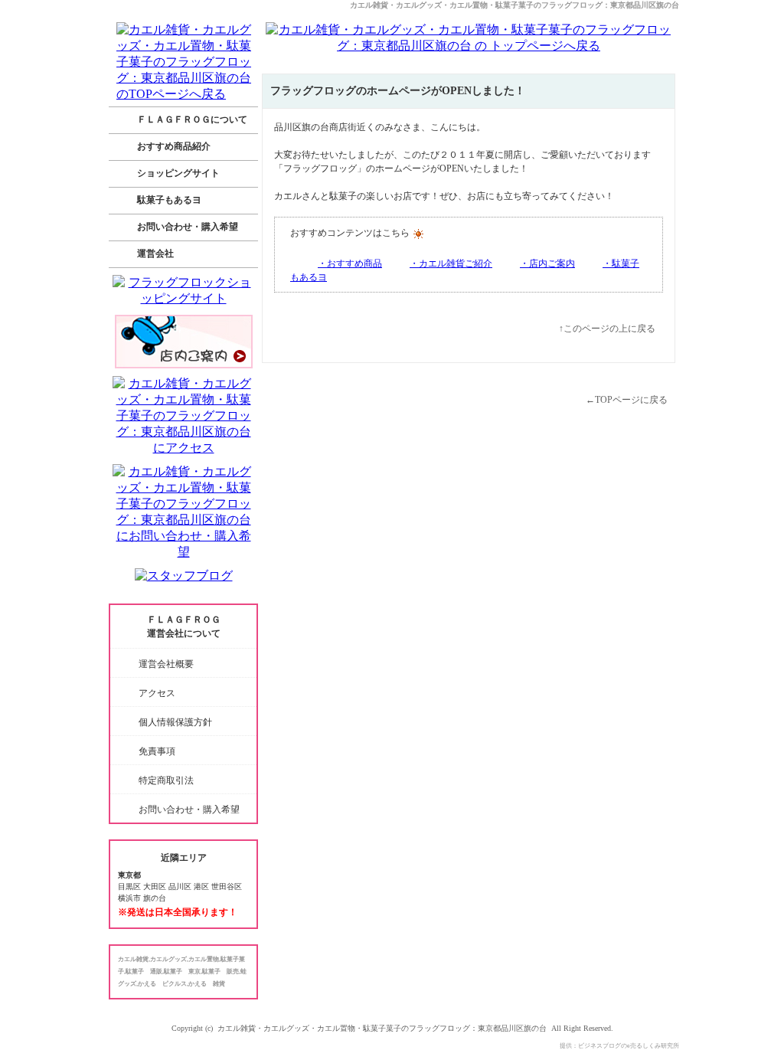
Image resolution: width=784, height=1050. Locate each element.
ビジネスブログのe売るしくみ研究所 (628, 1045)
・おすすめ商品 (350, 263)
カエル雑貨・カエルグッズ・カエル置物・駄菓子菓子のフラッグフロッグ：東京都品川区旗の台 (514, 5)
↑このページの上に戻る (607, 328)
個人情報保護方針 (175, 722)
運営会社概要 (166, 664)
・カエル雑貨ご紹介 (451, 263)
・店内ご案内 (547, 263)
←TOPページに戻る (627, 399)
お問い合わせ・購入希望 (189, 809)
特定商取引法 (166, 780)
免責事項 (157, 751)
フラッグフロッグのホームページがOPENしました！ (397, 90)
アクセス (157, 693)
